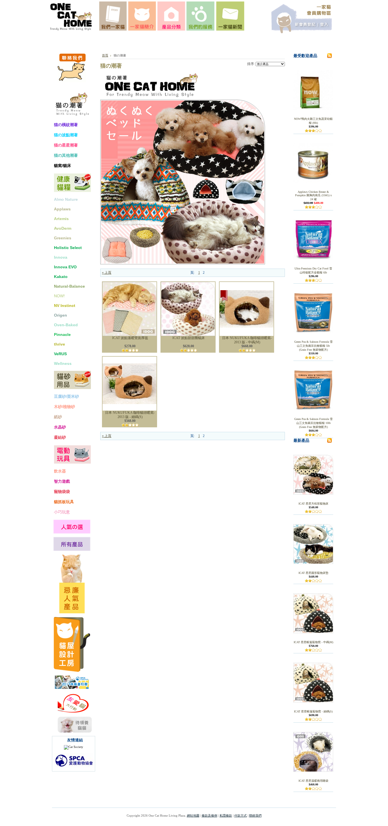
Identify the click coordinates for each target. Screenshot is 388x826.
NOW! (59, 296)
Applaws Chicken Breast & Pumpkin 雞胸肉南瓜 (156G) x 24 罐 (313, 195)
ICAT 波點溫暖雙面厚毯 (130, 338)
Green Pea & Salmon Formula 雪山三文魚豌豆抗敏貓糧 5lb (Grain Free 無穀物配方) (313, 345)
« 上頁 (106, 273)
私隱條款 (226, 815)
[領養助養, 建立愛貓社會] (73, 746)
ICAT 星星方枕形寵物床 (313, 503)
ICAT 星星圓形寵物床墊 (313, 572)
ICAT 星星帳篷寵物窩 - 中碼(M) (313, 642)
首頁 (105, 55)
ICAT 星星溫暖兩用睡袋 (313, 780)
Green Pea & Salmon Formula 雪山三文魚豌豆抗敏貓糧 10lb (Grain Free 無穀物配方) (313, 422)
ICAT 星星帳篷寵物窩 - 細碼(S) (313, 711)
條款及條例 (209, 815)
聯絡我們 (255, 815)
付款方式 (240, 815)
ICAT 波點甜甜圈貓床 (188, 338)
